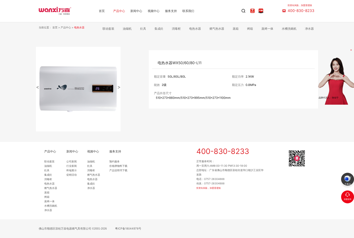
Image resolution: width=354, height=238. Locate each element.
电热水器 (79, 27)
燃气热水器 (216, 28)
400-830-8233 (301, 10)
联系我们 (188, 11)
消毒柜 (176, 28)
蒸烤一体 (267, 28)
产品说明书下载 (118, 170)
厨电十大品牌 (46, 7)
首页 (102, 11)
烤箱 (250, 28)
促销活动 (71, 174)
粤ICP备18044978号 (128, 228)
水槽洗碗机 (289, 28)
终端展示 (71, 170)
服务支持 (171, 11)
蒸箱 (236, 28)
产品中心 (119, 11)
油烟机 (127, 28)
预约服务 (114, 161)
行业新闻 (71, 165)
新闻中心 (136, 11)
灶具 (143, 28)
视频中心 (153, 11)
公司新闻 (71, 161)
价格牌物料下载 (118, 165)
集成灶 (159, 28)
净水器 (309, 28)
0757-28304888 (214, 178)
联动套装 (108, 28)
